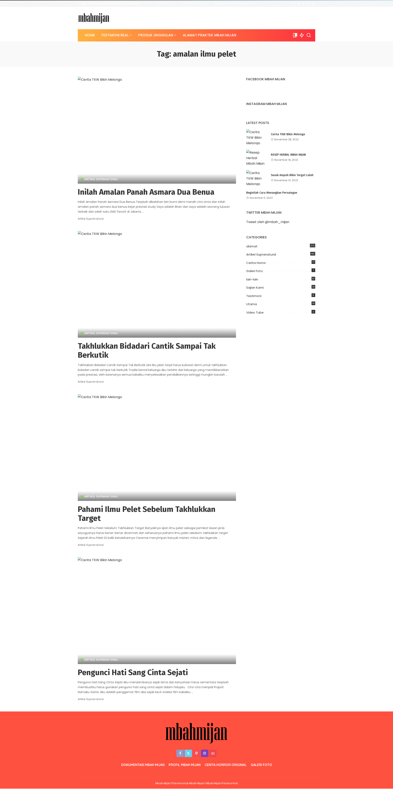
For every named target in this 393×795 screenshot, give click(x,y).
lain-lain (252, 279)
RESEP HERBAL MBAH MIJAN (288, 154)
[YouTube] (313, 3)
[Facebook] (294, 3)
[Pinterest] (303, 3)
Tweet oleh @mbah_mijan (267, 222)
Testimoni (253, 296)
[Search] (308, 35)
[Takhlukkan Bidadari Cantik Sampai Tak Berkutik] (157, 284)
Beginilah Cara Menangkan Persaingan (271, 192)
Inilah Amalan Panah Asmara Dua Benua (146, 192)
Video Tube (255, 312)
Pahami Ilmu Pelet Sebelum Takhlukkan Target (146, 514)
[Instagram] (308, 3)
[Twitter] (298, 3)
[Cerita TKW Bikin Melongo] (256, 137)
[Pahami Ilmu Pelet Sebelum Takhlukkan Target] (157, 447)
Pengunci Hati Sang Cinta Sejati (133, 672)
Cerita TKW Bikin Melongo (288, 134)
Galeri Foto (254, 271)
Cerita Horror (256, 263)
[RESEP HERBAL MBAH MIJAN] (256, 157)
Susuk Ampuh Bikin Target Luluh (292, 175)
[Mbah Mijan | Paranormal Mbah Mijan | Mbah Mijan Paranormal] (94, 18)
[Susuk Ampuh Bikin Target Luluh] (256, 177)
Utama (251, 304)
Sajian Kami (255, 287)
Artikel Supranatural (101, 179)
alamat (251, 246)
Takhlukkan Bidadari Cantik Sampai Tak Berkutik (147, 350)
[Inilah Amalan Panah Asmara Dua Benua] (157, 130)
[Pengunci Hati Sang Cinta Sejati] (157, 610)
